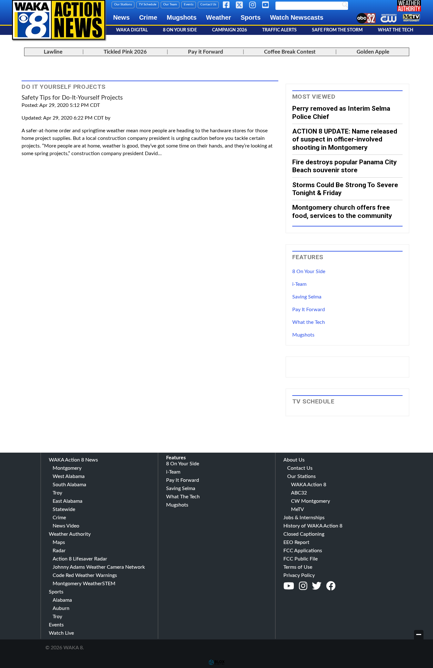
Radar (59, 550)
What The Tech (395, 30)
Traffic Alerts (279, 30)
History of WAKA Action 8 (312, 525)
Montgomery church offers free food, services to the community (342, 211)
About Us (294, 459)
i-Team (299, 284)
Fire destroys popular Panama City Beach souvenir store (344, 166)
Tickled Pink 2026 (125, 52)
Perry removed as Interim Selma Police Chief (341, 112)
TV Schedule (147, 4)
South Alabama (69, 484)
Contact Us (208, 4)
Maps (59, 542)
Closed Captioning (303, 534)
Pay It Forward (308, 309)
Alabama (62, 600)
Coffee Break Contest (289, 52)
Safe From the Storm (337, 30)
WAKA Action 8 (308, 484)
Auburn (61, 608)
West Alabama (69, 476)
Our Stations (123, 4)
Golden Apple (373, 52)
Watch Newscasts (296, 17)
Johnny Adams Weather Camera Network (99, 567)
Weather (218, 17)
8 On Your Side (180, 30)
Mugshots (182, 17)
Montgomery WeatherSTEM (84, 583)
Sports (251, 17)
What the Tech (308, 322)
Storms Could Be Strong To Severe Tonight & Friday (345, 189)
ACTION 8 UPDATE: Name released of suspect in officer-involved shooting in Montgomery (344, 139)
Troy (57, 492)
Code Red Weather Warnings (85, 575)
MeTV (297, 509)
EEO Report (296, 542)
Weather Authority (70, 534)
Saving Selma (306, 296)
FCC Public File (300, 558)
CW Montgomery (310, 501)
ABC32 (299, 492)
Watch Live (61, 633)
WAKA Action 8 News (73, 459)
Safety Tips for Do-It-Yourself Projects (72, 98)
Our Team (170, 4)
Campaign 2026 (229, 30)
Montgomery (67, 468)
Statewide (64, 509)
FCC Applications (302, 550)
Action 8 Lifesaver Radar (80, 558)
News (121, 17)
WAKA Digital (132, 30)
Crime (148, 17)
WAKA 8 (58, 20)
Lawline (53, 52)
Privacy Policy (299, 575)
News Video (66, 525)
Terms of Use (297, 567)
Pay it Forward (205, 52)
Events (188, 4)
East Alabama (67, 501)
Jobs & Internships (304, 517)
